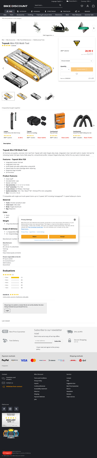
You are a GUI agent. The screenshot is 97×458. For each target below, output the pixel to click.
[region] (48, 27)
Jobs (35, 399)
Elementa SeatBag (32, 132)
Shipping (36, 394)
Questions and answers (11, 378)
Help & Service (71, 397)
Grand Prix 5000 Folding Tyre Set (82, 132)
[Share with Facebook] (89, 78)
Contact (69, 378)
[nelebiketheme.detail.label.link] (13, 27)
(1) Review (13, 45)
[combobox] (46, 5)
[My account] (87, 6)
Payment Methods (39, 397)
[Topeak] (77, 43)
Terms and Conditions (40, 378)
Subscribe (57, 341)
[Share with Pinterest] (92, 78)
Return (68, 389)
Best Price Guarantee (72, 386)
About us (36, 391)
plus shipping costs (87, 54)
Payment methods (8, 356)
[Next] (93, 28)
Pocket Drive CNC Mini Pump (12, 132)
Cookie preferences (39, 386)
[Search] (60, 5)
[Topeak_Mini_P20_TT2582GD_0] (28, 68)
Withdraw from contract (14, 386)
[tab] (7, 143)
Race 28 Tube (54, 132)
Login (7, 310)
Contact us (9, 383)
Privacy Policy (38, 381)
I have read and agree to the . (47, 348)
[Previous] (3, 68)
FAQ (68, 381)
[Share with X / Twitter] (91, 78)
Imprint (36, 383)
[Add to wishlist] (77, 74)
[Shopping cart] (93, 6)
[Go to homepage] (15, 6)
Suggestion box (71, 383)
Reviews (69, 394)
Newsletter (70, 391)
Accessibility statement (40, 389)
